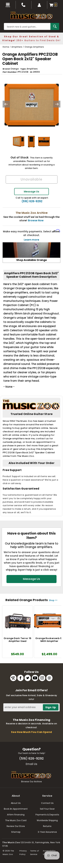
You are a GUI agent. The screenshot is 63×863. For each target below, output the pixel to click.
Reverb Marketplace (13, 678)
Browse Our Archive (31, 781)
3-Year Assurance (47, 831)
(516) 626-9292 (32, 201)
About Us (16, 803)
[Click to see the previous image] (6, 104)
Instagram (42, 678)
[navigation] (8, 5)
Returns (47, 826)
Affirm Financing (15, 814)
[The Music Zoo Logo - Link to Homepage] (31, 15)
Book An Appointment (16, 808)
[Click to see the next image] (57, 104)
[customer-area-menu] (39, 5)
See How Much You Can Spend (31, 732)
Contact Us (47, 803)
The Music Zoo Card (15, 820)
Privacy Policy (23, 852)
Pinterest (49, 678)
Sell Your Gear (47, 808)
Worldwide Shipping (47, 820)
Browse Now (36, 220)
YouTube (35, 678)
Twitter (27, 678)
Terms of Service (34, 852)
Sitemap (15, 831)
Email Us (31, 764)
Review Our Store (16, 826)
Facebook (20, 678)
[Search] (54, 26)
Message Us (31, 191)
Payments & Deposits (47, 814)
